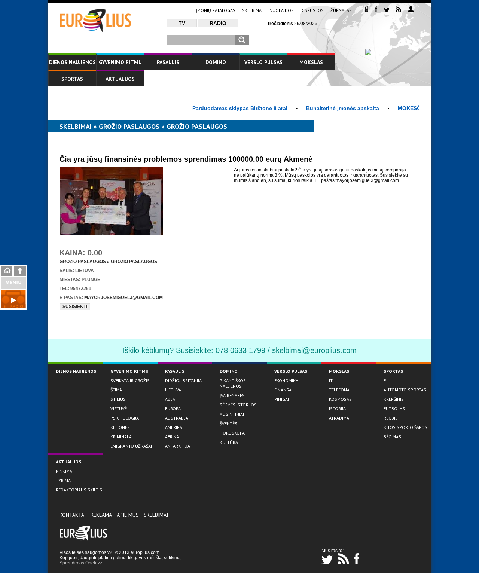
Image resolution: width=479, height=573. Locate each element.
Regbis (391, 418)
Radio (218, 23)
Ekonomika (286, 380)
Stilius (118, 399)
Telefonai (340, 390)
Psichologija (124, 418)
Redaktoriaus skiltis (79, 490)
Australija (176, 418)
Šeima (116, 390)
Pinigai (281, 399)
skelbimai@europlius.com (314, 350)
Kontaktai (73, 515)
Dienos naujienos (72, 62)
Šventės (228, 423)
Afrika (172, 436)
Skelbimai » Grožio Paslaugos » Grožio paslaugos (143, 126)
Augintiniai (232, 414)
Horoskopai (233, 433)
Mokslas (311, 62)
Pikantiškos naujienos (233, 383)
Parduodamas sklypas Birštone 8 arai (229, 108)
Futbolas (394, 408)
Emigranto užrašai (131, 446)
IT (331, 380)
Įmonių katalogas (215, 10)
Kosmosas (340, 399)
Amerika (173, 427)
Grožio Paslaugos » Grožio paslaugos (108, 261)
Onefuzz (93, 563)
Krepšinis (394, 399)
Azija (170, 399)
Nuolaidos (281, 10)
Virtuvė (118, 408)
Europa (173, 408)
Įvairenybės (232, 395)
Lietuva (173, 390)
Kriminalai (121, 436)
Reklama (101, 515)
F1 (386, 380)
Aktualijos (120, 79)
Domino (215, 62)
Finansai (283, 390)
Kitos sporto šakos (405, 427)
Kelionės (120, 427)
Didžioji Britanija (183, 380)
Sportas (72, 79)
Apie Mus (128, 515)
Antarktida (177, 446)
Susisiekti (74, 306)
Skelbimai (252, 10)
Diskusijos (312, 10)
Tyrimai (64, 480)
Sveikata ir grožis (130, 380)
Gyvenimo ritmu (120, 62)
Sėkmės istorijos (238, 405)
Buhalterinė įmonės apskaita (332, 108)
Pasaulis (168, 62)
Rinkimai (64, 471)
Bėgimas (392, 436)
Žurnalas (341, 10)
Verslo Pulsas (263, 62)
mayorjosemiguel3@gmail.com (123, 297)
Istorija (337, 408)
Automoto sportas (405, 390)
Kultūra (229, 442)
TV (182, 23)
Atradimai (339, 418)
